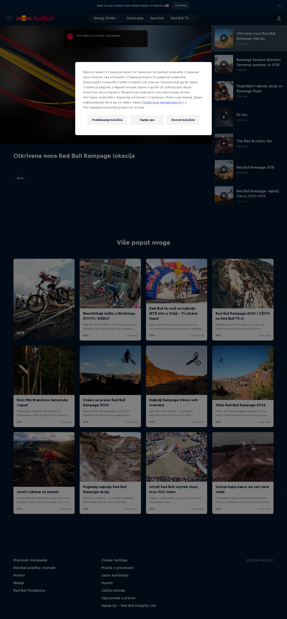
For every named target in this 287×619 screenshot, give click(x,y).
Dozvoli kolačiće (183, 119)
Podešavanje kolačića (107, 119)
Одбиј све (147, 119)
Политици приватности (162, 102)
